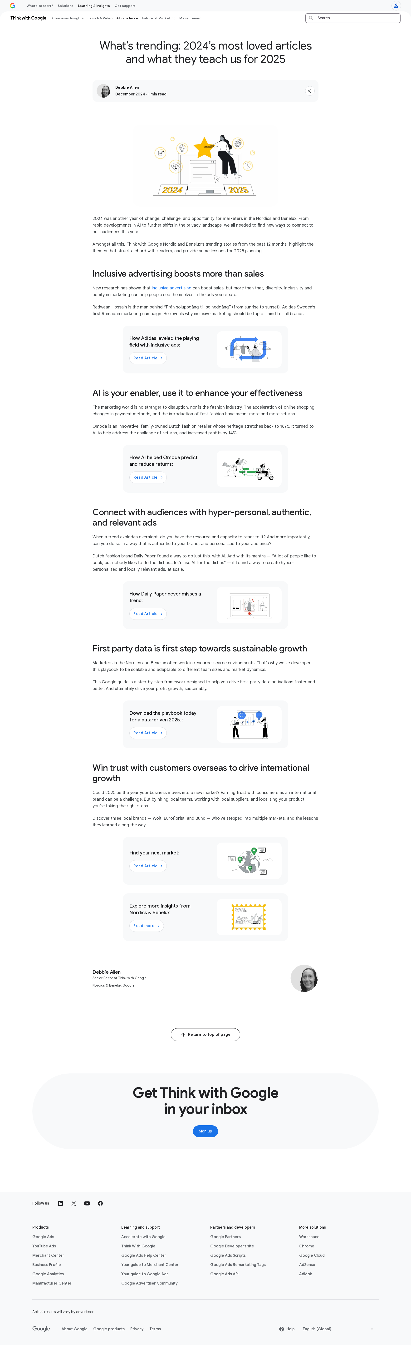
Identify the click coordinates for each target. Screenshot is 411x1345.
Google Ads (43, 1237)
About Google (75, 1329)
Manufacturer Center (52, 1283)
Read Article (145, 358)
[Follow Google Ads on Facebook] (100, 1203)
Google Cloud (312, 1255)
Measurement (191, 18)
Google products (109, 1329)
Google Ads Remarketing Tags (238, 1264)
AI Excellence (127, 18)
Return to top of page (209, 1034)
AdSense (307, 1264)
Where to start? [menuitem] (40, 6)
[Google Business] (13, 6)
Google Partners (225, 1237)
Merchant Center (48, 1255)
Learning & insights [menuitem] (94, 6)
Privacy (137, 1329)
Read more (144, 925)
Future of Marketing (159, 18)
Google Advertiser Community (149, 1283)
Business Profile (46, 1264)
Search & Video (100, 18)
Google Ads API (224, 1274)
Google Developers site (232, 1246)
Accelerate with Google (143, 1237)
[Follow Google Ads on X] (73, 1203)
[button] (310, 91)
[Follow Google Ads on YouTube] (87, 1203)
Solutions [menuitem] (65, 6)
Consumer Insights (68, 18)
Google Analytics (48, 1274)
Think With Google (138, 1246)
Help (290, 1329)
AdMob (305, 1274)
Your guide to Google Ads (144, 1274)
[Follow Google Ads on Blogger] (60, 1203)
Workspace (309, 1237)
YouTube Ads (44, 1246)
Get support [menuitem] (125, 6)
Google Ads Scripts (228, 1255)
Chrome (306, 1246)
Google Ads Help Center (143, 1255)
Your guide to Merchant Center (150, 1264)
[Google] (41, 1329)
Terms (155, 1329)
